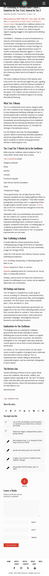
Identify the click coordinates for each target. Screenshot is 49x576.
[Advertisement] (26, 394)
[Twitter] (27, 568)
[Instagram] (21, 568)
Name (34, 522)
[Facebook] (14, 568)
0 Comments (21, 14)
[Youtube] (34, 568)
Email (34, 530)
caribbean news (13, 399)
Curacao (40, 205)
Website (34, 537)
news (30, 14)
